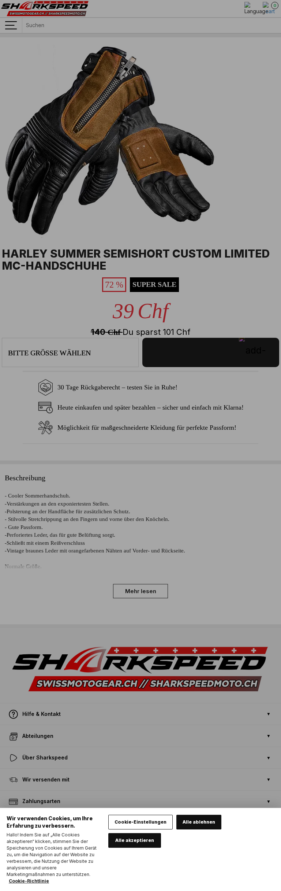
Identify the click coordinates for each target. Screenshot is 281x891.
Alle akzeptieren (134, 840)
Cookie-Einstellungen (140, 822)
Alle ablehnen (199, 822)
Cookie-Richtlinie (29, 881)
